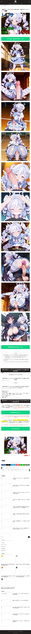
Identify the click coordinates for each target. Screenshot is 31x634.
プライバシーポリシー (15, 631)
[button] (3, 465)
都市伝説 (3, 550)
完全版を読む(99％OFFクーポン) (15, 347)
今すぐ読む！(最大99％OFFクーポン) (15, 39)
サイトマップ (10, 631)
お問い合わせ (20, 631)
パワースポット (4, 544)
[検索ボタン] (29, 1)
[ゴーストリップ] (15, 1)
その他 (3, 542)
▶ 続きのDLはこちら (15, 412)
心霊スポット (4, 546)
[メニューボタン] (1, 1)
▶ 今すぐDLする (15, 428)
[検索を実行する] (29, 537)
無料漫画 (3, 460)
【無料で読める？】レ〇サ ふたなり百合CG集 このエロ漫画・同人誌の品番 (15, 356)
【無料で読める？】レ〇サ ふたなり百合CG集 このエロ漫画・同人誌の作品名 (15, 354)
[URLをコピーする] (27, 465)
